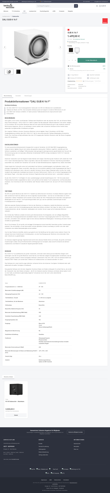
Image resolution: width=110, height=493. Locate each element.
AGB (50, 479)
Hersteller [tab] (18, 95)
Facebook (61, 488)
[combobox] (55, 6)
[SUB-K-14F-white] (32, 47)
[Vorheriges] (4, 47)
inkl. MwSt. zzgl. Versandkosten (12, 411)
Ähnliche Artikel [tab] (8, 377)
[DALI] (105, 21)
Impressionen (77, 443)
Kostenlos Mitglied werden (76, 432)
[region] (32, 51)
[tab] (7, 96)
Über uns (76, 449)
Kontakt (40, 443)
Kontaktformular (15, 459)
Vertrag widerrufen (43, 454)
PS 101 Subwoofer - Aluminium (14, 401)
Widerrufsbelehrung (44, 452)
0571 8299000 (62, 486)
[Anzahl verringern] (69, 60)
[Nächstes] (60, 47)
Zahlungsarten (42, 449)
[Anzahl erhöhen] (75, 60)
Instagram (56, 488)
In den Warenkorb (91, 60)
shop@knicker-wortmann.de (101, 1)
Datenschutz (57, 479)
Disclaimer (66, 479)
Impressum (44, 479)
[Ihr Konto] (96, 5)
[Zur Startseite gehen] (11, 6)
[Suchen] (76, 6)
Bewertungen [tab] (28, 95)
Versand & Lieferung (44, 446)
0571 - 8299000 (9, 446)
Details (16, 415)
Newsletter (76, 446)
